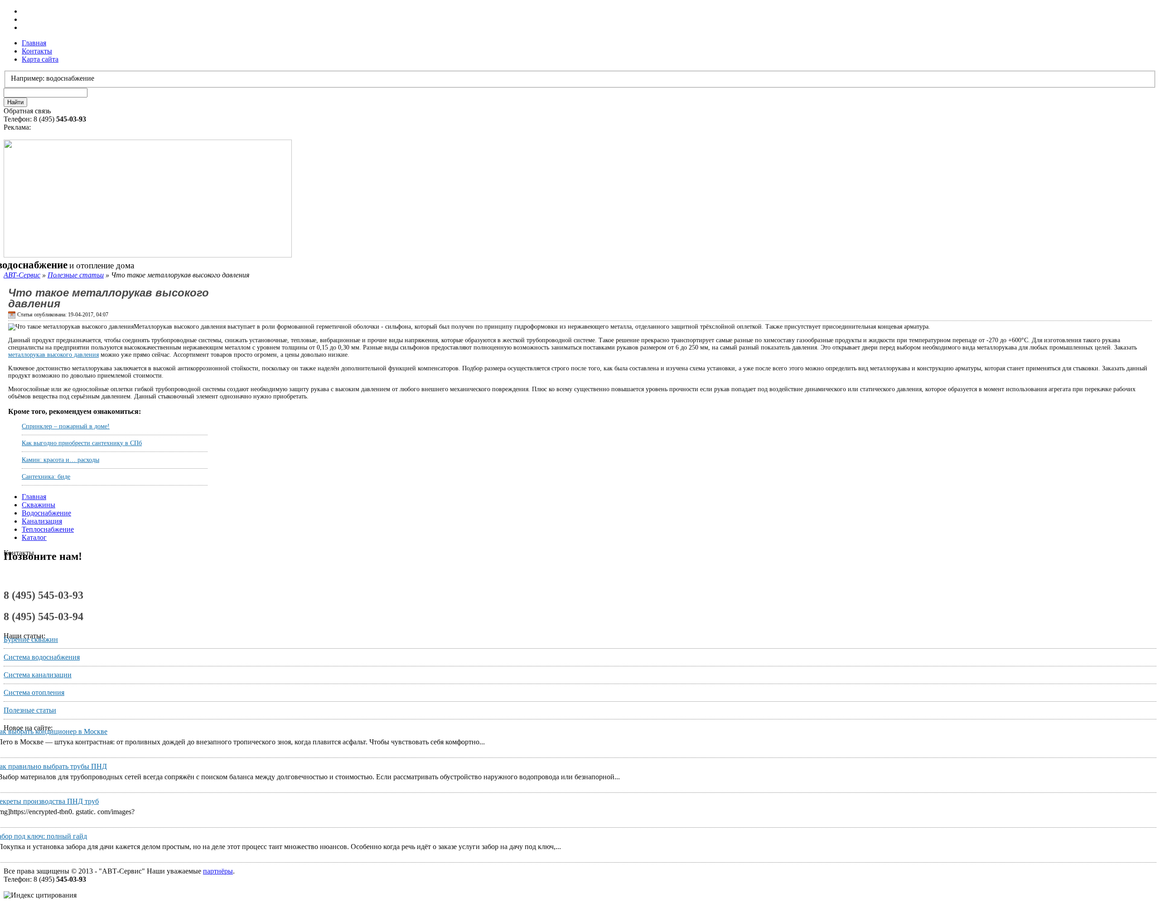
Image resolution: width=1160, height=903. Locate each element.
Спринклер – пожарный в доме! (66, 426)
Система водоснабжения (42, 657)
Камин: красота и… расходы (60, 459)
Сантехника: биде (46, 476)
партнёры (218, 871)
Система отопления (34, 692)
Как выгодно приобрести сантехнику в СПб (82, 443)
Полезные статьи (76, 275)
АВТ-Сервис (22, 275)
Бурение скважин (31, 639)
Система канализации (38, 675)
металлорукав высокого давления (53, 354)
